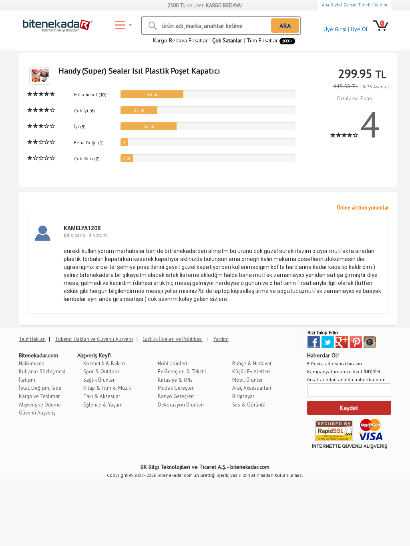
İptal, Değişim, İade (40, 388)
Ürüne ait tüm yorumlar (363, 207)
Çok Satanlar (227, 40)
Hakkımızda (31, 363)
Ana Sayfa (331, 5)
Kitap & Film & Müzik (107, 388)
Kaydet (349, 408)
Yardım (380, 5)
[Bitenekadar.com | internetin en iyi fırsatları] (56, 24)
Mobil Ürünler (247, 380)
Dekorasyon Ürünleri (181, 404)
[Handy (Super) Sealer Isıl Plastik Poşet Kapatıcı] (36, 76)
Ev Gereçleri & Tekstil (182, 371)
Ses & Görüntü (248, 404)
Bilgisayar (243, 396)
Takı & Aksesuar (101, 396)
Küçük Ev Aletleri (251, 371)
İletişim (27, 380)
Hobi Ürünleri (172, 363)
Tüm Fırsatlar (269, 40)
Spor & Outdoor (101, 371)
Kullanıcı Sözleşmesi (42, 371)
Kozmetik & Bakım (104, 363)
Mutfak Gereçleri (176, 388)
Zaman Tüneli (357, 5)
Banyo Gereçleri (176, 396)
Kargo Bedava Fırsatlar (180, 40)
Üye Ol (359, 29)
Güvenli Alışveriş (37, 412)
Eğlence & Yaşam (103, 404)
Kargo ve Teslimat (39, 396)
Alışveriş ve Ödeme (40, 404)
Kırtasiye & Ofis (175, 380)
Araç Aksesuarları (251, 388)
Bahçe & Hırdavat (251, 363)
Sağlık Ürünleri (99, 380)
